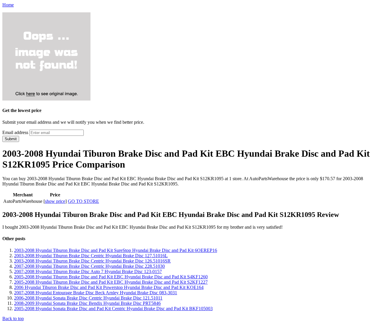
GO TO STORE (83, 201)
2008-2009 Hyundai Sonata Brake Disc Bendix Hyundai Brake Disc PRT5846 (87, 303)
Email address (15, 132)
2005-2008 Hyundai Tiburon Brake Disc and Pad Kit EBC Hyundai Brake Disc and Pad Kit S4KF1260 (111, 276)
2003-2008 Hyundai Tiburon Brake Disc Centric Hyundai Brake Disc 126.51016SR (92, 260)
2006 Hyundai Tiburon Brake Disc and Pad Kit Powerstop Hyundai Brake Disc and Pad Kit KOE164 (109, 287)
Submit (11, 139)
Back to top (13, 318)
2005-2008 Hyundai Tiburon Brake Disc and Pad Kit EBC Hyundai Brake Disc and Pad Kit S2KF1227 (111, 282)
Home (8, 4)
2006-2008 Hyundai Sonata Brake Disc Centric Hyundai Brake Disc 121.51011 (88, 297)
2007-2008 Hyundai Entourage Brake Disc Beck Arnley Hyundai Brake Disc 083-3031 (95, 292)
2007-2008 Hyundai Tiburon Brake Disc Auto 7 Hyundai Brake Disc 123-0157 (88, 271)
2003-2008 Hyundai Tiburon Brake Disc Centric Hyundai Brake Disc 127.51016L (91, 255)
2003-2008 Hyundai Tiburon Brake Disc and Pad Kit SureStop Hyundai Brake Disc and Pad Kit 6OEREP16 (115, 250)
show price (55, 201)
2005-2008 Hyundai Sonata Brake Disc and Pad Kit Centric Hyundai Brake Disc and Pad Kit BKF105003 (113, 308)
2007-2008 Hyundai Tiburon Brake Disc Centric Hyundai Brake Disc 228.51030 (89, 266)
